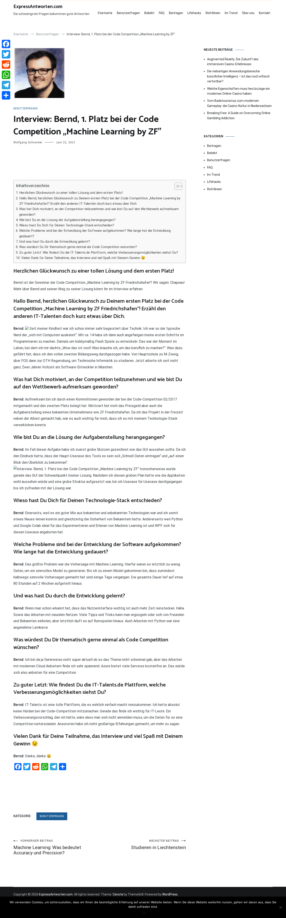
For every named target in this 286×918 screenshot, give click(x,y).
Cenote (118, 894)
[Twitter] (6, 54)
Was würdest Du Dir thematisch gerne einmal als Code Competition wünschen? (78, 247)
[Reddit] (6, 64)
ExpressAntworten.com (37, 6)
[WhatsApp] (6, 75)
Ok (144, 912)
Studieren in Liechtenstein (158, 844)
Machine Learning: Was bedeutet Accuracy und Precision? (47, 847)
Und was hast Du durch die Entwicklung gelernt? (54, 242)
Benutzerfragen (128, 13)
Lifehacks (194, 13)
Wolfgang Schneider (27, 142)
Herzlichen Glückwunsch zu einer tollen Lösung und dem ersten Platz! (71, 193)
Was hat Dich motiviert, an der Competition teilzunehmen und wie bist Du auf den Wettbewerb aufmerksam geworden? (99, 211)
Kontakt (264, 13)
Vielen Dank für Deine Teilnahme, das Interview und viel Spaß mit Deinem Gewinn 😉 (83, 258)
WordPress (170, 894)
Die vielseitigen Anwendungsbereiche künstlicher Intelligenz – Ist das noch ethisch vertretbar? (238, 76)
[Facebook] (6, 44)
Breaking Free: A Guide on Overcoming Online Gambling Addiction (238, 115)
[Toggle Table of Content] (176, 186)
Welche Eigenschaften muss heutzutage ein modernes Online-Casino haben (238, 91)
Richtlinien (213, 13)
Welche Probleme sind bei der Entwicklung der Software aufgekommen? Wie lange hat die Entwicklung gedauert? (95, 233)
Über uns (248, 13)
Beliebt (149, 13)
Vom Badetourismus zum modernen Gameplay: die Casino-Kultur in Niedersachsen (239, 103)
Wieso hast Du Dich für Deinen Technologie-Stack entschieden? (66, 225)
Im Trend (231, 13)
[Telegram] (6, 85)
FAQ (161, 13)
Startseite (105, 13)
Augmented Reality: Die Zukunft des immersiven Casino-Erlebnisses (233, 61)
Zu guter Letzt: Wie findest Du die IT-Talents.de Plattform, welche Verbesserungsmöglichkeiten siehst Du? (98, 252)
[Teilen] (6, 95)
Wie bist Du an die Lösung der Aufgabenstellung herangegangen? (67, 220)
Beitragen (176, 13)
